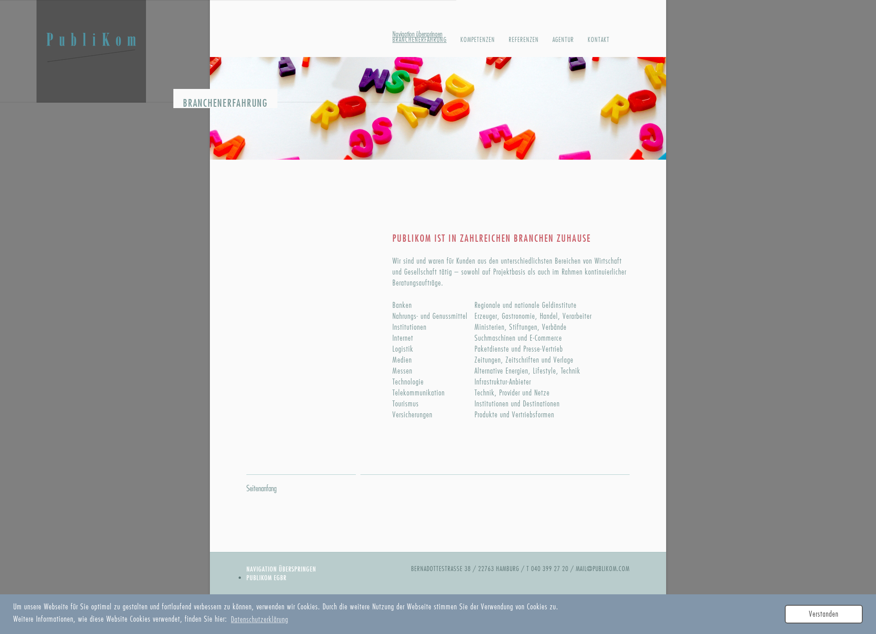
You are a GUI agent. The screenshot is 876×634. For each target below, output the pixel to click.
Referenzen (524, 40)
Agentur (563, 40)
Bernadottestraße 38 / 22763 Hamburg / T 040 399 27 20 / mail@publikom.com (520, 569)
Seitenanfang (261, 488)
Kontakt (599, 40)
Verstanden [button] (824, 614)
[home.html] (91, 54)
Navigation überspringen (281, 569)
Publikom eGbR (266, 577)
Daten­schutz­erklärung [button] (259, 619)
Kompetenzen (477, 40)
